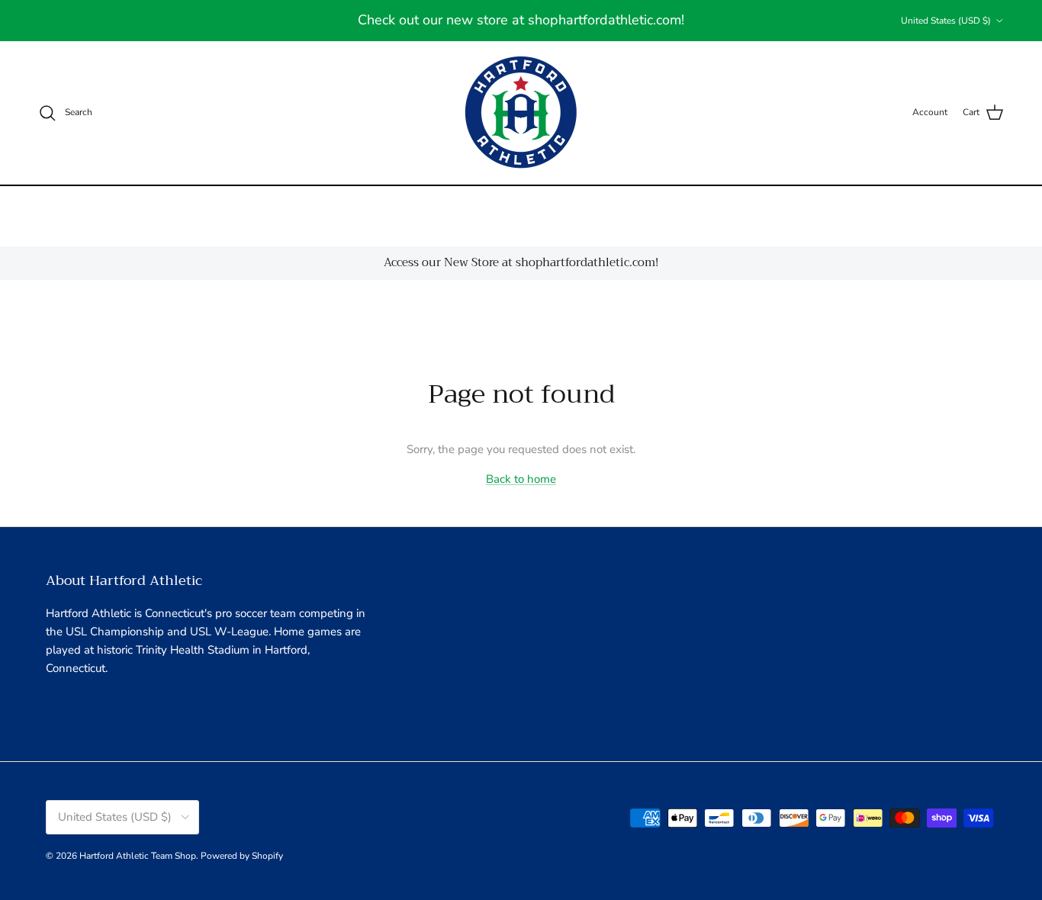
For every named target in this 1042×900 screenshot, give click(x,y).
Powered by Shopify (242, 856)
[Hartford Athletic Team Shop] (521, 112)
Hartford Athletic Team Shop (137, 856)
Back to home (521, 479)
